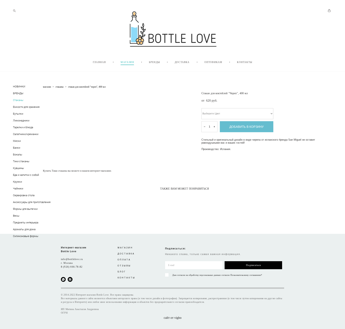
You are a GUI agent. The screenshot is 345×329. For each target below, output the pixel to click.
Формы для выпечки (25, 209)
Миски (17, 141)
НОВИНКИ (19, 86)
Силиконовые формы (25, 236)
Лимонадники (21, 120)
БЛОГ (122, 272)
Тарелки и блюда (23, 127)
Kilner (16, 94)
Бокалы (17, 154)
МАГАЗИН (127, 62)
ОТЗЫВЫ (124, 266)
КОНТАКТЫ (244, 62)
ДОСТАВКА (182, 62)
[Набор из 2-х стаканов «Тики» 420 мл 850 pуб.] (134, 196)
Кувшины (18, 168)
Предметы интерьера (25, 222)
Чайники (18, 188)
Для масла (19, 114)
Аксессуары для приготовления (32, 202)
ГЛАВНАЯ (99, 62)
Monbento (18, 175)
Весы (16, 215)
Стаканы (18, 100)
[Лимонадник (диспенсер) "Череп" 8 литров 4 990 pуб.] (186, 196)
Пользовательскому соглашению (245, 275)
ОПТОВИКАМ (213, 62)
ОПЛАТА (124, 260)
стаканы (59, 86)
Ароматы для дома (24, 229)
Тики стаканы (21, 161)
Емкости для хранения (26, 107)
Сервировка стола (24, 195)
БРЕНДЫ (154, 62)
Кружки (17, 181)
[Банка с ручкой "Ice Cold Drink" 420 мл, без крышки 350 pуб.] (77, 196)
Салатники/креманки (25, 134)
